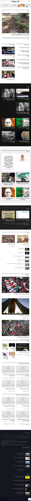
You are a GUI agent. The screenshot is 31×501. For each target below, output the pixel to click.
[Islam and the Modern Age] (27, 253)
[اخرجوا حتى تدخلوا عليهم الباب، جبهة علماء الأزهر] (8, 63)
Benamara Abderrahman (26, 60)
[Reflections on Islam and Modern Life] (27, 268)
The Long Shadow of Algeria (24, 315)
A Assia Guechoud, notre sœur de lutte (20, 34)
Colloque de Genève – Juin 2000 (21, 461)
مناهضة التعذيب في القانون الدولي (10, 388)
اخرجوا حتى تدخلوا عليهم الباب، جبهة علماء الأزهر (9, 67)
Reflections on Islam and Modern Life (19, 267)
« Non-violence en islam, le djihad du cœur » (23, 220)
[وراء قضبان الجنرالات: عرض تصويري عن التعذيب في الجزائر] (8, 369)
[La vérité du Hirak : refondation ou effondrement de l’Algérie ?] (8, 177)
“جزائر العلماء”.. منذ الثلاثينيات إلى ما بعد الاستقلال (12, 348)
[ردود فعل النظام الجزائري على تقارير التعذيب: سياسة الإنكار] (22, 369)
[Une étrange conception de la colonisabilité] (8, 122)
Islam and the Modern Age (20, 252)
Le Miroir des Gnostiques (13, 357)
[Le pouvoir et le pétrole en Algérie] (27, 493)
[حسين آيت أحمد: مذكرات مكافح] (22, 347)
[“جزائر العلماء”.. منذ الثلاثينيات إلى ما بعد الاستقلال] (12, 345)
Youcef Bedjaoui (19, 249)
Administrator (20, 454)
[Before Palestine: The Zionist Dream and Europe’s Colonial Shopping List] (22, 135)
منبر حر (28, 10)
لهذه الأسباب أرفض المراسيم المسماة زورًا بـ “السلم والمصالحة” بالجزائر (5, 357)
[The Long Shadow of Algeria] (15, 306)
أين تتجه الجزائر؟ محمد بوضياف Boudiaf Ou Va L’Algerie (5, 348)
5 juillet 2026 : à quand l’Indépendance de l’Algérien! (23, 55)
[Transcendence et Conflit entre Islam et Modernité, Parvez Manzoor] (27, 264)
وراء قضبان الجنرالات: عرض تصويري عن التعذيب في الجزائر (9, 375)
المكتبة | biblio (28, 353)
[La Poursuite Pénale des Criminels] (8, 401)
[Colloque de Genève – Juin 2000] (27, 462)
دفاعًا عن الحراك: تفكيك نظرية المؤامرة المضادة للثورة (23, 99)
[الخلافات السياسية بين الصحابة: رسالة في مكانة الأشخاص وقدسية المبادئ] (8, 214)
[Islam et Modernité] (8, 239)
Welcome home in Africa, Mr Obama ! (20, 484)
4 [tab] (14, 227)
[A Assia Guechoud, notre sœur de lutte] (15, 23)
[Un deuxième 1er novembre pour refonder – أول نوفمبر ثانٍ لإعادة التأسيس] (8, 135)
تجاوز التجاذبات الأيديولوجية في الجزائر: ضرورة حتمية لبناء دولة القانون (9, 99)
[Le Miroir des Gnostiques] (12, 353)
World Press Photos (25, 405)
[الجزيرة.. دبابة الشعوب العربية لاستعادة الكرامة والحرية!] (8, 50)
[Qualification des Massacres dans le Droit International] (22, 414)
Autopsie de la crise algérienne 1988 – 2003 (19, 457)
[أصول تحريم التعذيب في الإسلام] (22, 384)
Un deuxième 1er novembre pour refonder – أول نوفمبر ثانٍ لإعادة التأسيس (23, 67)
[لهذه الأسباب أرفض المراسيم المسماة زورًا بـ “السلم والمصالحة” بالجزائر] (5, 353)
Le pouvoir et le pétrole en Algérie (20, 492)
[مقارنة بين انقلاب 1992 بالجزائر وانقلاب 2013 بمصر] (27, 477)
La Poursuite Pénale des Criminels (9, 405)
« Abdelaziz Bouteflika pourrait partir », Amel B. (18, 488)
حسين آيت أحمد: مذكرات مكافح (24, 352)
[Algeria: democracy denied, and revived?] (27, 481)
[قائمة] (28, 1)
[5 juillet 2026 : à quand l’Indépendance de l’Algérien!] (22, 122)
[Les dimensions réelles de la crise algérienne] (27, 466)
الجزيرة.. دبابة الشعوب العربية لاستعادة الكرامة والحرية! (9, 56)
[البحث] (2, 1)
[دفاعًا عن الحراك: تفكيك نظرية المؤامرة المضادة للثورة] (22, 93)
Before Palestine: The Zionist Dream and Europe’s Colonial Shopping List (23, 63)
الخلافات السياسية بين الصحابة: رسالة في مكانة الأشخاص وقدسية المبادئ (9, 220)
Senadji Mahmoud (27, 48)
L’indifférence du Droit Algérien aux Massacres (9, 420)
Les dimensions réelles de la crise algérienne (19, 465)
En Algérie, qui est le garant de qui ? (24, 47)
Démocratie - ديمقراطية (27, 295)
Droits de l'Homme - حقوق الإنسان (11, 57)
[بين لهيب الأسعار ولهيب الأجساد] (8, 74)
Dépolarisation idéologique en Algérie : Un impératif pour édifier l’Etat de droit (22, 113)
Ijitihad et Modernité (21, 248)
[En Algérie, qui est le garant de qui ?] (22, 177)
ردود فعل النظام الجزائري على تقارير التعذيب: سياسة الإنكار (22, 375)
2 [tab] (16, 227)
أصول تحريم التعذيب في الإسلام (24, 388)
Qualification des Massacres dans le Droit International (23, 420)
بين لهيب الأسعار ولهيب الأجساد (11, 79)
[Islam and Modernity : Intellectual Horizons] (27, 257)
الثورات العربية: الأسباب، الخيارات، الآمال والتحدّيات (21, 294)
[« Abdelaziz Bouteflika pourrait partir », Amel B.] (27, 489)
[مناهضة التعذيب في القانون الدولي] (8, 384)
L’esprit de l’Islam (26, 243)
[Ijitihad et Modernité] (27, 249)
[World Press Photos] (22, 401)
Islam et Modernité (11, 243)
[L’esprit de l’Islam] (22, 239)
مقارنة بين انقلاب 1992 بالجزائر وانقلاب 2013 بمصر (19, 476)
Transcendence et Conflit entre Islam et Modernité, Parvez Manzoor (15, 263)
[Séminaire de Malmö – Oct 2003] (27, 454)
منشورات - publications (27, 115)
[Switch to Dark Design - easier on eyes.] (3, 1)
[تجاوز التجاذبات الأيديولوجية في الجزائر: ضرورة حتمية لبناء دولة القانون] (8, 93)
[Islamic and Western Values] (27, 260)
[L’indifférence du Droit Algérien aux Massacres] (8, 414)
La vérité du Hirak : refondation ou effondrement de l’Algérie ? (24, 51)
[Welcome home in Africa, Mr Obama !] (27, 485)
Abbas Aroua (20, 477)
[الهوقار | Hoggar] (15, 1)
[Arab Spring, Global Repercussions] (15, 328)
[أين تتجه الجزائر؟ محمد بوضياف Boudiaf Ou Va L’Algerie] (5, 345)
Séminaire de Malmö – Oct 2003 (21, 453)
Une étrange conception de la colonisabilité (23, 59)
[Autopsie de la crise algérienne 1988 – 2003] (27, 458)
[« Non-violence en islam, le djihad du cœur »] (22, 214)
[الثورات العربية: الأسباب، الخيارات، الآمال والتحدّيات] (15, 285)
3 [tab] (15, 227)
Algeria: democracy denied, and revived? (19, 480)
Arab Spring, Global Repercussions (23, 337)
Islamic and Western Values (20, 259)
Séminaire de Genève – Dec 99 (21, 469)
